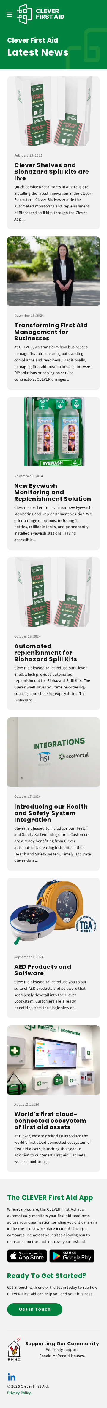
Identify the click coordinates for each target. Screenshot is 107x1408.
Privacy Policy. (19, 1393)
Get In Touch (35, 1309)
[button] (9, 14)
